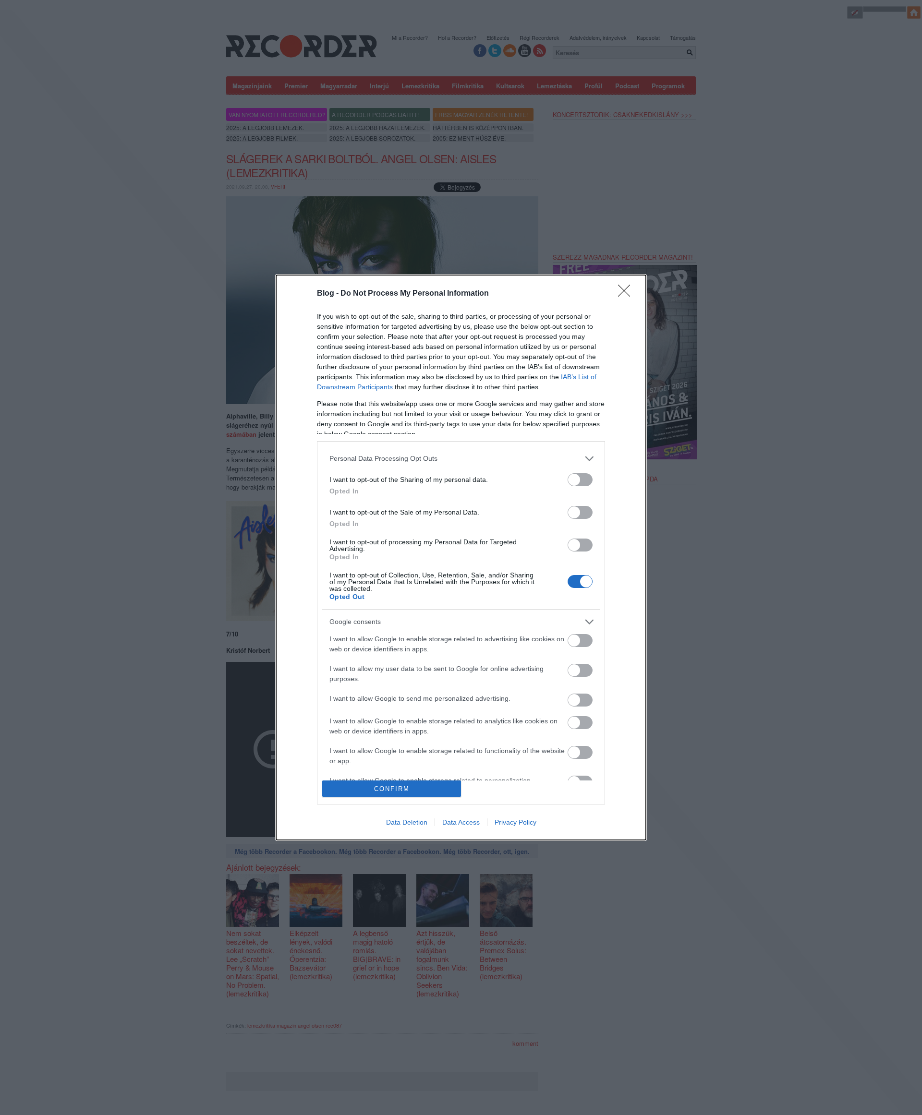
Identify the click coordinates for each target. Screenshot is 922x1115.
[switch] (580, 479)
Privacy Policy (515, 822)
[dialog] (461, 557)
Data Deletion (406, 822)
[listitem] (461, 459)
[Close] (627, 294)
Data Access (461, 822)
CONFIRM (392, 788)
